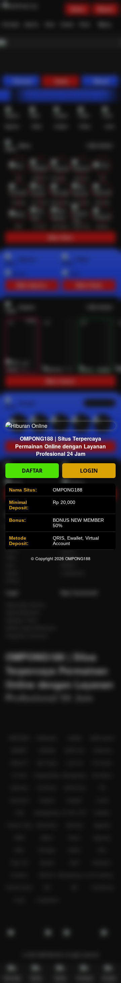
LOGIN (89, 470)
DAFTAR (32, 470)
